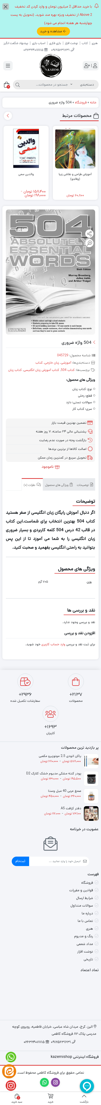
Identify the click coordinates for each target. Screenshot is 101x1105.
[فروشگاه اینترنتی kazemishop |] (50, 66)
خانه (93, 102)
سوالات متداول (81, 905)
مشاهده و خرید (51, 31)
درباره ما (87, 913)
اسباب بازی (38, 43)
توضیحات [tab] (83, 485)
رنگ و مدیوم (83, 936)
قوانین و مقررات (81, 890)
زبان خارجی (51, 362)
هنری (95, 43)
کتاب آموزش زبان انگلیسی (41, 370)
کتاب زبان (15, 370)
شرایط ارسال (84, 898)
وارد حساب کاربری (53, 644)
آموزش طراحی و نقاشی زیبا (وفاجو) (75, 176)
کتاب (85, 43)
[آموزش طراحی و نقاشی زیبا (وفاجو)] (75, 148)
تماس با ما (85, 920)
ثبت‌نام (20, 861)
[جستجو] (17, 84)
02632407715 (33, 50)
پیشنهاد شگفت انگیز (16, 43)
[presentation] (8, 116)
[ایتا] (9, 1071)
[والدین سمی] (26, 148)
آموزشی (66, 362)
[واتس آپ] (9, 1057)
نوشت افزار (71, 43)
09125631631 (61, 50)
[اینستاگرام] (9, 1085)
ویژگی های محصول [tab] (57, 485)
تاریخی (88, 959)
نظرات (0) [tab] (30, 485)
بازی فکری (55, 43)
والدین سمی (26, 174)
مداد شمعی (85, 943)
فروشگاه (81, 102)
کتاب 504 (68, 370)
